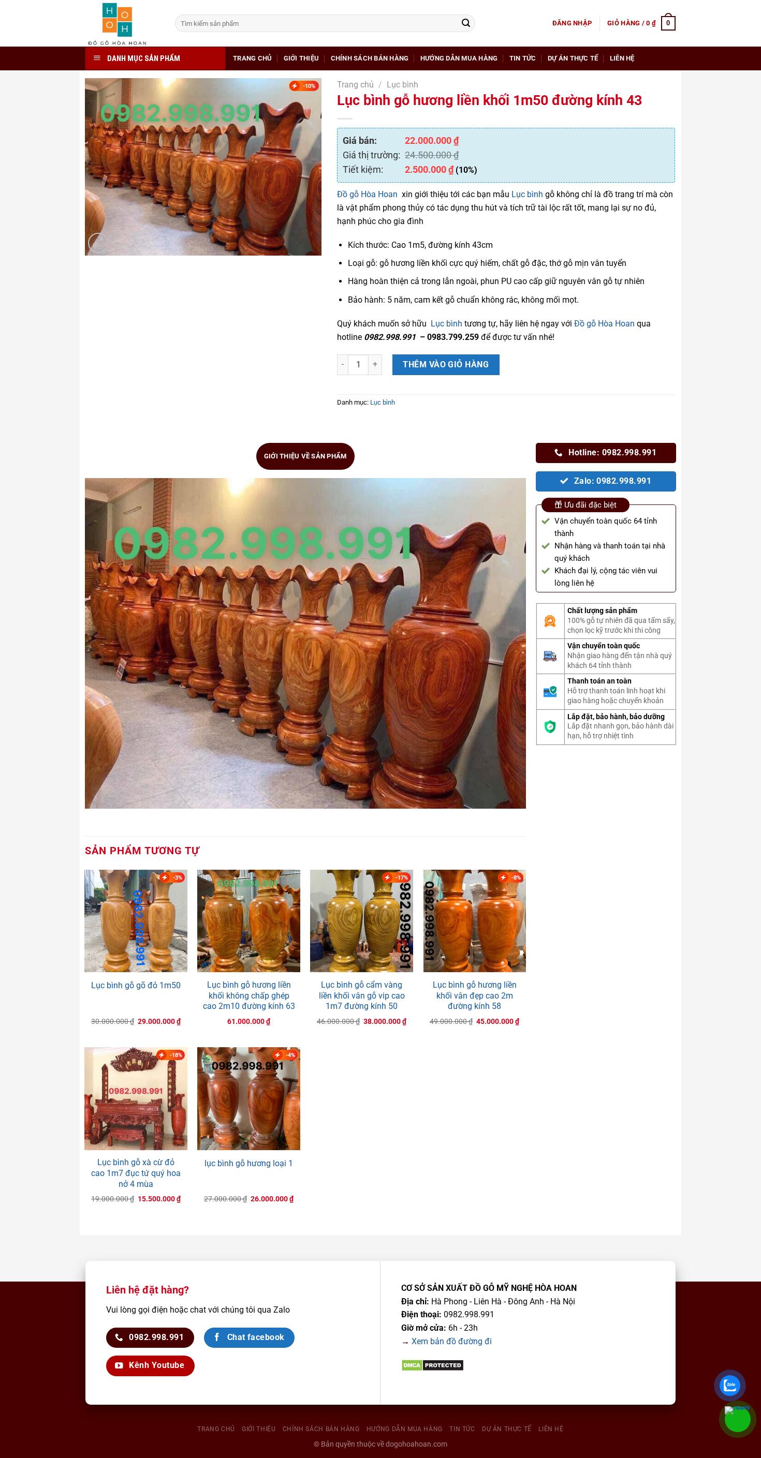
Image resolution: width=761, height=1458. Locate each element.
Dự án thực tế (573, 58)
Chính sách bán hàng (370, 58)
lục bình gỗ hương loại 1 (248, 1163)
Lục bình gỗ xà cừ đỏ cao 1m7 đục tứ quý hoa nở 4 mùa (136, 1173)
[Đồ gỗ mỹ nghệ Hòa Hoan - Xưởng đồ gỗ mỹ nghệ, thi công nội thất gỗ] (122, 23)
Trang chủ (252, 58)
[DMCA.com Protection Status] (432, 1365)
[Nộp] (466, 23)
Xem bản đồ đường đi (452, 1341)
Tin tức (522, 58)
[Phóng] (98, 243)
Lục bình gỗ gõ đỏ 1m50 (136, 985)
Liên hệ (622, 58)
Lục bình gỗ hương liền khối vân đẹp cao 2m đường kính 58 (475, 995)
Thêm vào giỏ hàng (446, 364)
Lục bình (402, 85)
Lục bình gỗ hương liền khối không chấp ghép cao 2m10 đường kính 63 (249, 995)
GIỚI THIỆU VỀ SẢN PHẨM (305, 456)
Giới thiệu (301, 58)
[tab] (305, 456)
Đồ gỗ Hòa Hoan (367, 194)
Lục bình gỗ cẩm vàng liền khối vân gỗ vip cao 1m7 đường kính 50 (362, 995)
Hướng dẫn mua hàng (459, 58)
